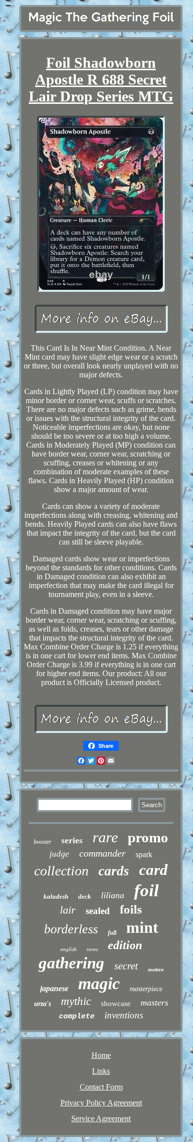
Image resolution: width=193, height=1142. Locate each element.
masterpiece (146, 989)
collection (61, 870)
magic (99, 983)
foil (146, 890)
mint (142, 927)
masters (154, 1002)
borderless (71, 929)
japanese (54, 988)
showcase (116, 1003)
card (153, 869)
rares (92, 949)
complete (77, 1016)
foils (131, 909)
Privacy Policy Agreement (101, 1102)
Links (101, 1071)
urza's (42, 1003)
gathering (71, 963)
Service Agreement (101, 1118)
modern (156, 969)
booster (42, 841)
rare (105, 837)
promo (148, 837)
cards (113, 871)
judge (59, 854)
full (112, 932)
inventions (123, 1015)
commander (102, 853)
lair (68, 910)
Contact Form (101, 1087)
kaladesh (56, 896)
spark (144, 854)
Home (101, 1055)
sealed (98, 911)
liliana (112, 895)
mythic (76, 1001)
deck (84, 896)
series (72, 840)
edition (125, 945)
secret (126, 966)
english (68, 949)
